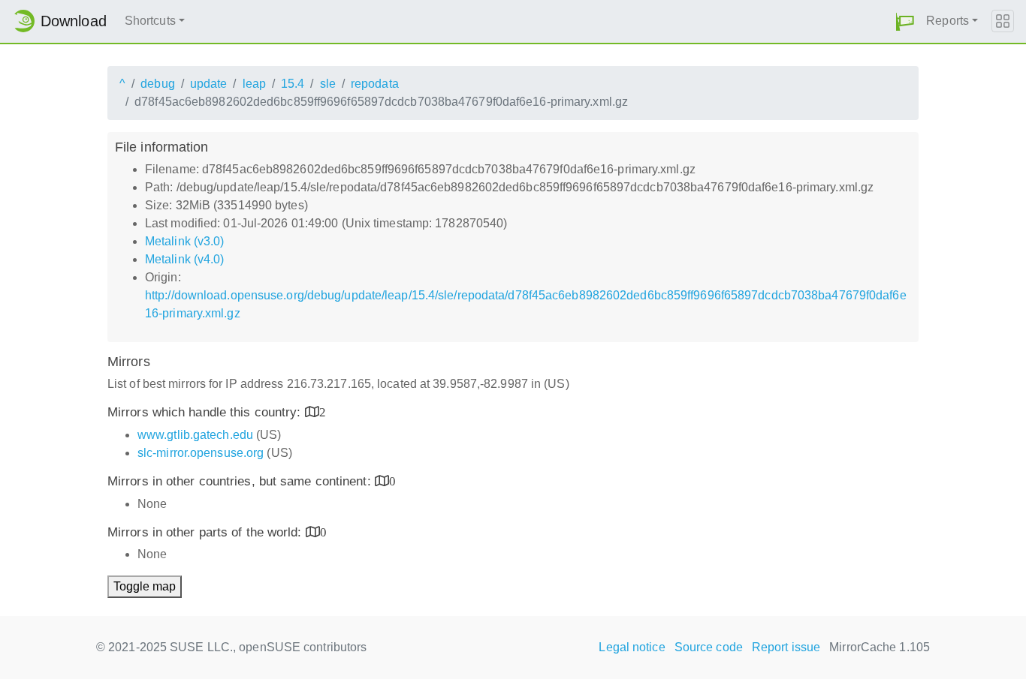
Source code (708, 647)
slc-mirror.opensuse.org (200, 452)
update (209, 83)
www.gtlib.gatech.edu (195, 434)
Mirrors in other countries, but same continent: (241, 481)
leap (254, 83)
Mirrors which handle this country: (206, 412)
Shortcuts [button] (150, 20)
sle (328, 83)
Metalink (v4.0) (185, 259)
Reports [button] (947, 20)
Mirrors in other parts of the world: (206, 532)
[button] (905, 21)
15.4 (292, 83)
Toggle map (144, 586)
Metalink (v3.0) (185, 241)
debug (157, 83)
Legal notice (632, 647)
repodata (375, 83)
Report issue (786, 647)
